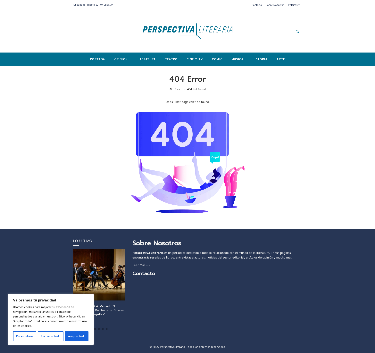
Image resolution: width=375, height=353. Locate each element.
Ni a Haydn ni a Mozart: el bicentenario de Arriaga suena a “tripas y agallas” (98, 310)
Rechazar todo (51, 336)
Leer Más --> (141, 265)
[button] (95, 329)
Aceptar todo (77, 336)
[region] (51, 319)
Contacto (143, 273)
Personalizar (24, 336)
